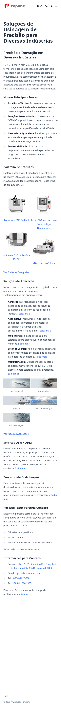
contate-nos (23, 594)
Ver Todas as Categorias (16, 272)
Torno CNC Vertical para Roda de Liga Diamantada (44, 224)
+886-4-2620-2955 (22, 583)
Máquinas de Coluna (44, 263)
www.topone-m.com (20, 702)
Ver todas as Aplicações (16, 433)
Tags (5, 696)
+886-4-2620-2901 (21, 578)
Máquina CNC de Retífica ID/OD (16, 257)
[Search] (46, 6)
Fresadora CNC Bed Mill (16, 220)
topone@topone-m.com (28, 573)
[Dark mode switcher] (52, 6)
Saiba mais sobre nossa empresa (21, 549)
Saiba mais (24, 313)
